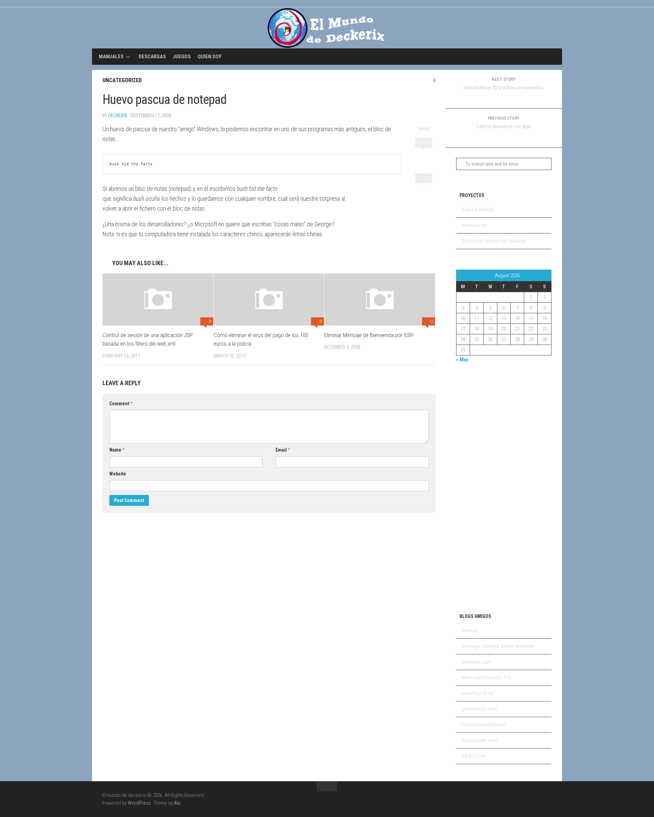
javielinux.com (476, 662)
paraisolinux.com (479, 709)
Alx (177, 803)
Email (283, 450)
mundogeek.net (478, 693)
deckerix (117, 115)
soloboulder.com (479, 740)
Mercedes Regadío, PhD (487, 678)
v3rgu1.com (474, 756)
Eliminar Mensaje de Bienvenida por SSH (369, 335)
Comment (120, 403)
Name (116, 450)
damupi (469, 630)
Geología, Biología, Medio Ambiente (498, 646)
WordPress (139, 803)
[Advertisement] (483, 486)
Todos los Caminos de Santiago (494, 241)
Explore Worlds (477, 210)
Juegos (182, 57)
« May (462, 360)
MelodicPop (474, 225)
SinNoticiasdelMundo (484, 725)
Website (117, 473)
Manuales (111, 57)
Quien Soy (209, 57)
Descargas (152, 57)
